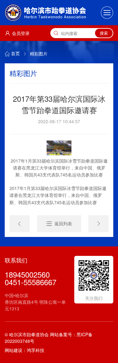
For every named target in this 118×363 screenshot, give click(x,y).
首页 (15, 53)
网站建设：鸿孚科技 (24, 350)
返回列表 (63, 224)
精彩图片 (39, 53)
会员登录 (21, 33)
